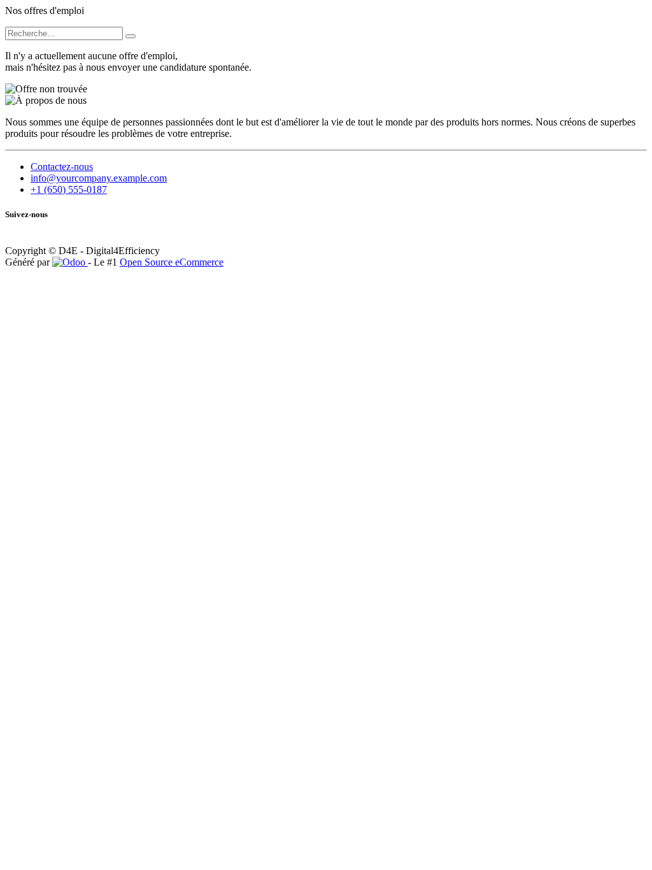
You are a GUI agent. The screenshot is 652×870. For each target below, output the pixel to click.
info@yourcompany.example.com (99, 178)
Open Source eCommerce (171, 262)
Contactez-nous (62, 166)
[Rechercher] (130, 36)
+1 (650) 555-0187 (69, 189)
